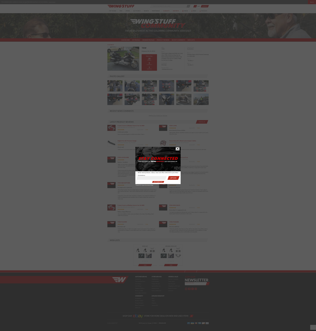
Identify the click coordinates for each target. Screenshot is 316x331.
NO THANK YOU (158, 182)
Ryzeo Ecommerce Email (147, 185)
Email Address (141, 175)
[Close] (177, 148)
